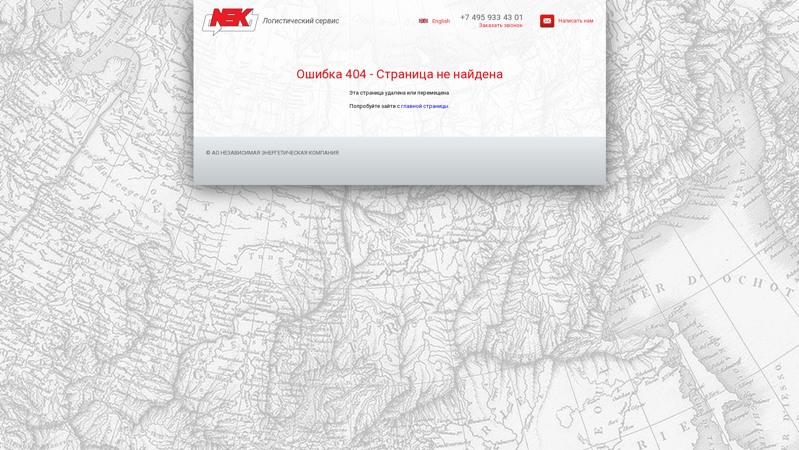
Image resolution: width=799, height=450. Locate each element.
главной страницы (424, 106)
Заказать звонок (501, 25)
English (441, 21)
